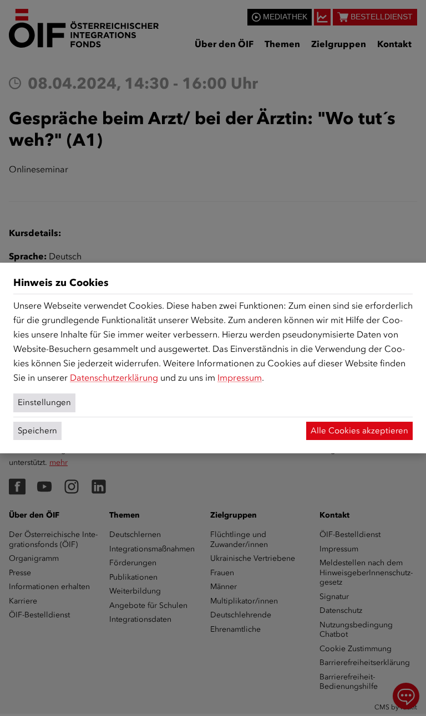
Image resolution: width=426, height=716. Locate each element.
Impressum (239, 377)
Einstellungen (44, 402)
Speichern (37, 431)
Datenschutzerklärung (114, 377)
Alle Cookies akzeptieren (359, 431)
